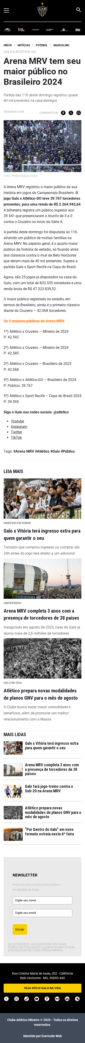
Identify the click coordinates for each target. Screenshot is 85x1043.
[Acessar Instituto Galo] (49, 29)
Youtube (17, 421)
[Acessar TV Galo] (35, 29)
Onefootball (77, 999)
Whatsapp (78, 113)
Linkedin (67, 999)
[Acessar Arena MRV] (7, 29)
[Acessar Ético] (77, 29)
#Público (68, 451)
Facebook (63, 113)
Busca (78, 9)
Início (8, 45)
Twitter (71, 113)
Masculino (61, 45)
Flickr (57, 999)
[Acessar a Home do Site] (42, 9)
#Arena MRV (23, 451)
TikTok (16, 437)
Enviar (19, 929)
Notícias (24, 45)
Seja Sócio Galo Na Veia (42, 988)
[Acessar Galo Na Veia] (21, 29)
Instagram (19, 426)
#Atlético (42, 451)
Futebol (42, 45)
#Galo (55, 451)
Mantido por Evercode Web (42, 1036)
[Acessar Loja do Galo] (63, 29)
